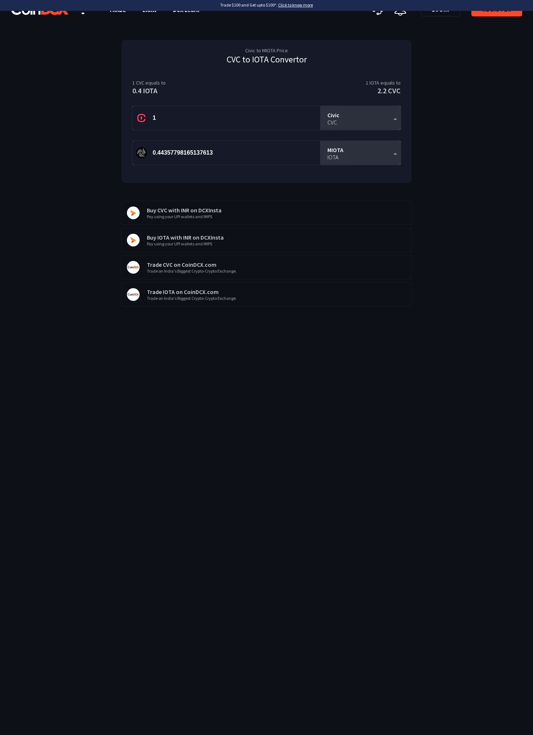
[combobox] (360, 118)
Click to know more (295, 5)
